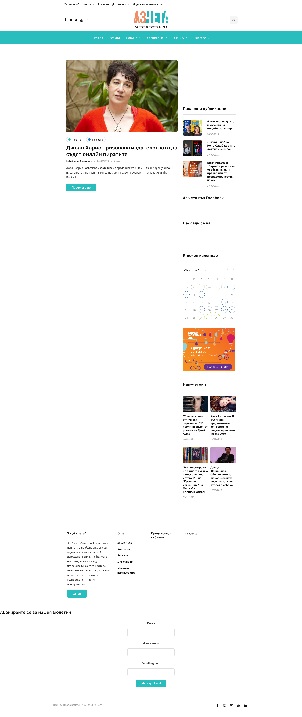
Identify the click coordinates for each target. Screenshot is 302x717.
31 (216, 287)
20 (209, 310)
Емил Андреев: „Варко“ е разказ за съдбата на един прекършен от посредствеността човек (221, 171)
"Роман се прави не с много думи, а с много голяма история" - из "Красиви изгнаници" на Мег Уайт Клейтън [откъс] (195, 480)
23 (231, 310)
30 (209, 287)
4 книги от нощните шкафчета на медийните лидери (220, 125)
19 (201, 310)
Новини (131, 38)
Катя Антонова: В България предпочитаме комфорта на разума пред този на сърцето (222, 425)
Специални (155, 38)
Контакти (89, 4)
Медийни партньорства (148, 4)
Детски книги (120, 4)
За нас (77, 594)
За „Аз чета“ (71, 4)
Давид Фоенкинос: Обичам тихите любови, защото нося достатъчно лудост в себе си (221, 476)
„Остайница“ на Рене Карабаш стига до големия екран (221, 145)
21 (216, 310)
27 (209, 318)
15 (224, 302)
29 (201, 287)
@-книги (179, 38)
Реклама (103, 4)
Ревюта (114, 38)
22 (224, 310)
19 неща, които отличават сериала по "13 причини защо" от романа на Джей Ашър (195, 425)
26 (201, 318)
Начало (98, 38)
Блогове (200, 38)
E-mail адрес (151, 663)
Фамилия (151, 643)
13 (209, 302)
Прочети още (81, 187)
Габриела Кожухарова (80, 161)
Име (151, 623)
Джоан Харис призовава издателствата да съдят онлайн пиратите (121, 151)
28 (194, 287)
